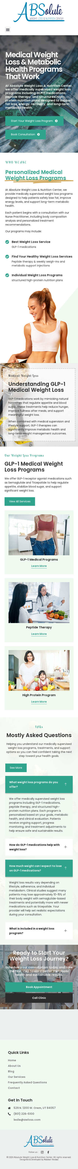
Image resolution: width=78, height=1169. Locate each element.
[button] (8, 30)
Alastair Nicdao (51, 1159)
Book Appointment (39, 987)
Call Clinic (39, 998)
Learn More (39, 566)
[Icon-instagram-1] (42, 1152)
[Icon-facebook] (48, 1152)
